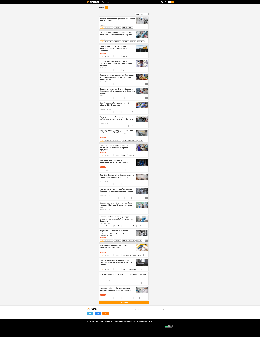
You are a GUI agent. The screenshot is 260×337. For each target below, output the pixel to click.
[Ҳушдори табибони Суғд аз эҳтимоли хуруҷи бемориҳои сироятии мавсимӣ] (142, 290)
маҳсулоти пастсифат (118, 84)
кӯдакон (124, 225)
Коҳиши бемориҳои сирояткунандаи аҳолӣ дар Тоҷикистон (117, 20)
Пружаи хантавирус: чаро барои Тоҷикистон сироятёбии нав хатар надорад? (113, 48)
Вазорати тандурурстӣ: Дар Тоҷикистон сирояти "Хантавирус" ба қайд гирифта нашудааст (116, 63)
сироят (101, 8)
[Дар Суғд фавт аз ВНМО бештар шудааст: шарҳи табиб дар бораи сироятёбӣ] (142, 177)
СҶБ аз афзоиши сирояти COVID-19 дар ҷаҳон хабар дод (123, 274)
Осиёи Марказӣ (120, 309)
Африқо (131, 41)
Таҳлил (155, 309)
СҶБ (105, 283)
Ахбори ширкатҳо (119, 321)
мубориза (130, 240)
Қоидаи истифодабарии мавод (106, 321)
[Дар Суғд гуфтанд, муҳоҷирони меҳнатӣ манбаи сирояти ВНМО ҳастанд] (142, 133)
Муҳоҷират (107, 125)
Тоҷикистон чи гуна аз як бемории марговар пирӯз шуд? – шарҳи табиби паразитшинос (115, 233)
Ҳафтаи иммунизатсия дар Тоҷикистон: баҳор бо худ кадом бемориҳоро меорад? (117, 190)
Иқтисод (136, 309)
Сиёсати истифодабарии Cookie (140, 321)
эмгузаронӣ (131, 225)
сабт (121, 170)
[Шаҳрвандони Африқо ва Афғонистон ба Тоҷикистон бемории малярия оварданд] (142, 34)
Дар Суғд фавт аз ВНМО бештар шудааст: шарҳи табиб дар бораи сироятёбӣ (117, 176)
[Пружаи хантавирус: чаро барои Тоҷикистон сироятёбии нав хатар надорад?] (142, 48)
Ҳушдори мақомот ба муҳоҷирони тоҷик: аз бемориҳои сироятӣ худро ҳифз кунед (116, 118)
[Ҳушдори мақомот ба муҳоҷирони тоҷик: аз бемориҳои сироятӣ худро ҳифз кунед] (142, 119)
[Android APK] (168, 326)
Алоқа (150, 321)
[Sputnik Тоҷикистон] (94, 3)
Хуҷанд (135, 297)
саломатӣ (131, 125)
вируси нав (124, 41)
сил (125, 97)
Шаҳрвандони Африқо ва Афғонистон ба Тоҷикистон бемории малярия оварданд (116, 33)
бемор (123, 27)
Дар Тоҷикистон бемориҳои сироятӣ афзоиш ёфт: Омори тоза (114, 104)
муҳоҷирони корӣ (122, 125)
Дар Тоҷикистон (108, 27)
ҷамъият (142, 309)
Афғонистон (139, 41)
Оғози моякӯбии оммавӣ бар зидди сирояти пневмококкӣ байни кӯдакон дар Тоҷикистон (116, 219)
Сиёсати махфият (128, 321)
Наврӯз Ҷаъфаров (125, 255)
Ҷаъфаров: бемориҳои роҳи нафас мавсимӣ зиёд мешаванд (114, 246)
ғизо (127, 84)
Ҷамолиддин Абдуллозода (135, 97)
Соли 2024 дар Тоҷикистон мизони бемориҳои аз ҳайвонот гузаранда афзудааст (114, 147)
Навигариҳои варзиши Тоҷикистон (167, 309)
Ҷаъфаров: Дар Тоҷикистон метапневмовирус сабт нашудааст (114, 161)
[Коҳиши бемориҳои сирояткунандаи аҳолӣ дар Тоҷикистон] (142, 21)
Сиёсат (131, 309)
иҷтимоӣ (126, 197)
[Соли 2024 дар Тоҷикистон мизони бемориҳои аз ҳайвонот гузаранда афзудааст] (142, 147)
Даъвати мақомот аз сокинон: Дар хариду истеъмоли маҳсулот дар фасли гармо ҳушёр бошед (117, 77)
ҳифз (120, 197)
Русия (114, 125)
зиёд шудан (136, 283)
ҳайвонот (130, 155)
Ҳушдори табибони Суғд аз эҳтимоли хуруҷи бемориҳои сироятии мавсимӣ (115, 289)
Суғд (139, 140)
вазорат (114, 197)
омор (130, 27)
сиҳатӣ (130, 111)
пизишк (137, 240)
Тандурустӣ (116, 27)
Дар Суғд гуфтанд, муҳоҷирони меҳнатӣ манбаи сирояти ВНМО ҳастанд (116, 132)
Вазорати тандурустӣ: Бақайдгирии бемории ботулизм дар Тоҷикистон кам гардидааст (116, 262)
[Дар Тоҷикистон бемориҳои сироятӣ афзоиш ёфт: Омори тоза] (142, 105)
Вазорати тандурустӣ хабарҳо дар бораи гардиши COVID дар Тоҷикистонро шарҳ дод (116, 205)
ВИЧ (123, 140)
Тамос (97, 321)
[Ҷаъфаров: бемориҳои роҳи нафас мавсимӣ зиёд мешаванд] (142, 247)
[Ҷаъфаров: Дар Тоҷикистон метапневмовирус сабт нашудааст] (142, 162)
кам (141, 269)
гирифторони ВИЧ (117, 97)
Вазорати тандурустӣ (134, 70)
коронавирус (124, 211)
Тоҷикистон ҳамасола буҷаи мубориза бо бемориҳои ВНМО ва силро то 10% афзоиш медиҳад (117, 91)
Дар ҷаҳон (120, 283)
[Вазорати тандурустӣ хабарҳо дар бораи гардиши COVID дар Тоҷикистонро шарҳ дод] (142, 205)
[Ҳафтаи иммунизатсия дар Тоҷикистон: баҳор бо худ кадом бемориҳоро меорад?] (142, 191)
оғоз (138, 225)
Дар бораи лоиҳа (90, 321)
